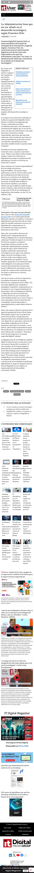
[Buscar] (4, 2)
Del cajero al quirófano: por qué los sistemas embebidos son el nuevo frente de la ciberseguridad (15, 794)
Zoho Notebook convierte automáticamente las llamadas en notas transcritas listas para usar (7, 475)
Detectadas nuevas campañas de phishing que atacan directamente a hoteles (6, 552)
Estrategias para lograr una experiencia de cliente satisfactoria (23, 73)
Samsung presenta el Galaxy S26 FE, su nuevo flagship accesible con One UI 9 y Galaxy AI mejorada (6, 503)
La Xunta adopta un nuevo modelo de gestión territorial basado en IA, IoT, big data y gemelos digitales (26, 445)
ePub (25, 746)
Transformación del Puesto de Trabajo (24, 199)
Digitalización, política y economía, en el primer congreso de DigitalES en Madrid (18, 413)
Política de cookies (24, 828)
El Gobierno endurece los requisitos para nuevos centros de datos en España (17, 528)
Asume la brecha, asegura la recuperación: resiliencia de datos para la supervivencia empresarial (17, 574)
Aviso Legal (7, 828)
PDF (20, 746)
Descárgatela (28, 10)
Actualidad (17, 394)
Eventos (6, 391)
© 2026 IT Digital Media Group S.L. (17, 824)
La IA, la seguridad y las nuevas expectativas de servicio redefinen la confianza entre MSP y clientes (27, 555)
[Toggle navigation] (3, 15)
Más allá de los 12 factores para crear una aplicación (23, 102)
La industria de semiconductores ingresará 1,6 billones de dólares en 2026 (7, 528)
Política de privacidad (25, 831)
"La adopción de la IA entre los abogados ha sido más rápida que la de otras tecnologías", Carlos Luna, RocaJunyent (16, 664)
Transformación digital (17, 391)
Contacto (8, 834)
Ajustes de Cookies (8, 831)
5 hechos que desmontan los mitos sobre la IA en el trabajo (15, 766)
